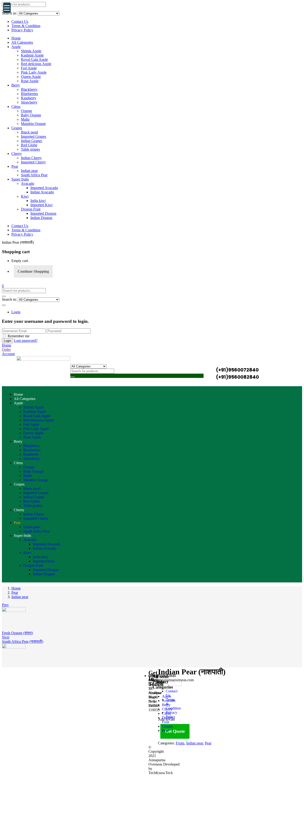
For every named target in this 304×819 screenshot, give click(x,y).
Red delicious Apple (36, 64)
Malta (25, 119)
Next (5, 637)
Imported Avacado (44, 188)
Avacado (27, 183)
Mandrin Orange (33, 124)
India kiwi (38, 201)
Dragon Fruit (30, 209)
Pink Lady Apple (34, 72)
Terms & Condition (25, 26)
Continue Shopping (33, 271)
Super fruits (20, 179)
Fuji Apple (29, 68)
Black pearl (29, 132)
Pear (14, 166)
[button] (3, 286)
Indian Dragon (41, 218)
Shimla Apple (31, 51)
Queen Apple (31, 77)
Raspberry (28, 98)
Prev (5, 605)
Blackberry (29, 89)
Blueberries (29, 94)
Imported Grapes (33, 136)
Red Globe (29, 145)
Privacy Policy (22, 30)
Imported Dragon (43, 213)
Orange (26, 111)
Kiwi (24, 196)
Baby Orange (31, 115)
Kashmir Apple (32, 55)
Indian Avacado (42, 192)
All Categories (22, 42)
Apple (16, 47)
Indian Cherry (31, 158)
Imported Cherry (33, 162)
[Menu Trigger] (7, 8)
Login (15, 312)
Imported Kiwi (41, 205)
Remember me (18, 336)
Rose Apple (29, 81)
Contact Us (19, 21)
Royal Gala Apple (34, 59)
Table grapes (30, 149)
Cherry (16, 154)
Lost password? (26, 340)
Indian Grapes (31, 141)
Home (16, 38)
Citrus (15, 107)
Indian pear (29, 171)
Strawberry (29, 102)
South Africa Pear (34, 175)
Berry (15, 85)
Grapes (16, 128)
